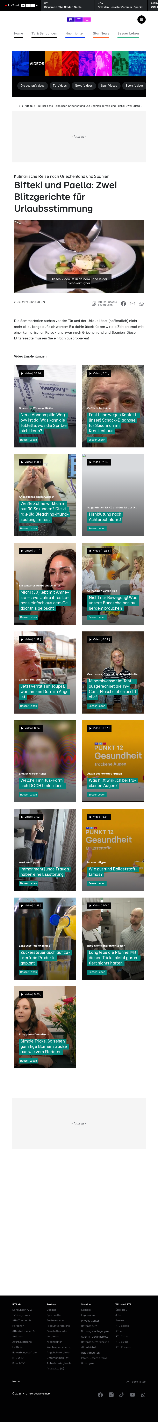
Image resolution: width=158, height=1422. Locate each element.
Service (86, 1304)
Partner (52, 1304)
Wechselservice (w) (59, 1347)
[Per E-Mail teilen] (132, 303)
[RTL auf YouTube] (132, 1394)
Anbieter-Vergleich (59, 1363)
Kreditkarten (55, 1342)
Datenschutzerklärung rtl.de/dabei (95, 1345)
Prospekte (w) (55, 1368)
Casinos (52, 1310)
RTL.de (16, 1304)
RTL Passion (122, 1347)
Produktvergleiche (58, 1326)
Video (29, 106)
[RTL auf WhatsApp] (143, 1394)
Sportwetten (54, 1315)
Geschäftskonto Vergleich (57, 1334)
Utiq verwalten (90, 1353)
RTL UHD (18, 1358)
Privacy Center (90, 1320)
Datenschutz (89, 1326)
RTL (18, 106)
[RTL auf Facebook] (100, 1394)
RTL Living (121, 1342)
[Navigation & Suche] (141, 19)
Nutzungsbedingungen (95, 1331)
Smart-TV (18, 1363)
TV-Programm (21, 1315)
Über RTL (121, 1310)
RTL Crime (122, 1336)
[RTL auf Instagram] (111, 1394)
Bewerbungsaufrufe (24, 1352)
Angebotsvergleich (59, 1352)
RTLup (119, 1331)
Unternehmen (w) (58, 1358)
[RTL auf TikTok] (121, 1394)
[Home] (79, 19)
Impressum (88, 1315)
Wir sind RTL (123, 1304)
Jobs (118, 1315)
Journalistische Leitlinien (22, 1345)
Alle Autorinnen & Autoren (23, 1334)
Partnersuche (55, 1320)
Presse (119, 1320)
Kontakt (86, 1310)
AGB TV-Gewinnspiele (94, 1337)
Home (16, 1381)
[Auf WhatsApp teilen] (141, 303)
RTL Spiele (122, 1326)
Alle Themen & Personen (21, 1323)
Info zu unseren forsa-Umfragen (94, 1361)
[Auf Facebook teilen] (123, 303)
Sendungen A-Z (22, 1310)
